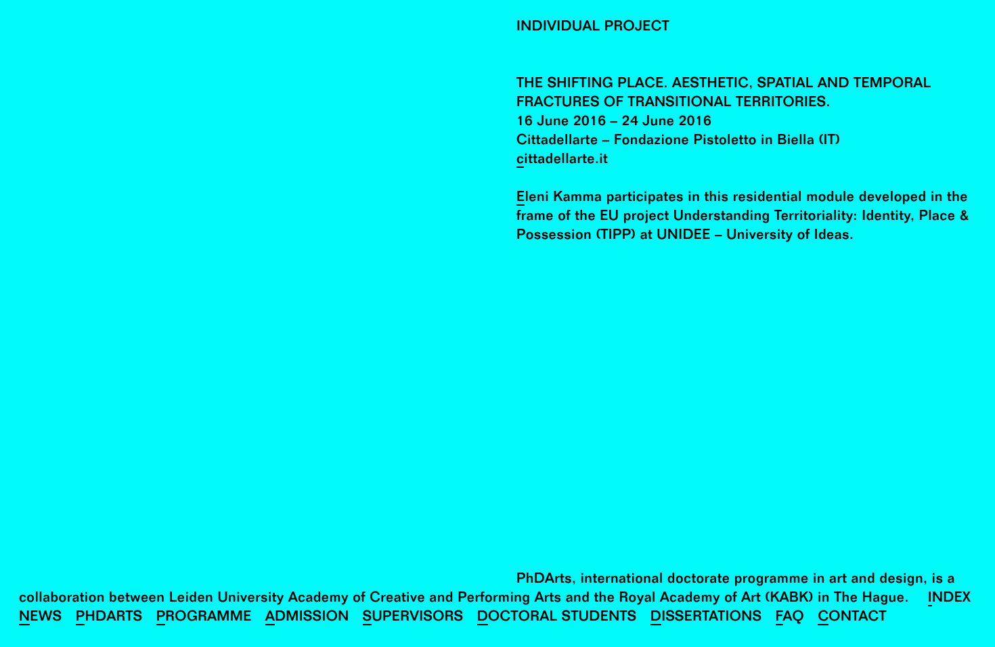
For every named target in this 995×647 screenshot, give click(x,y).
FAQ (790, 618)
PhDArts (109, 618)
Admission (307, 618)
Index (949, 599)
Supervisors (413, 618)
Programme (204, 618)
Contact (852, 618)
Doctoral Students (557, 618)
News (40, 618)
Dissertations (706, 618)
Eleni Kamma (559, 199)
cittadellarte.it (562, 161)
